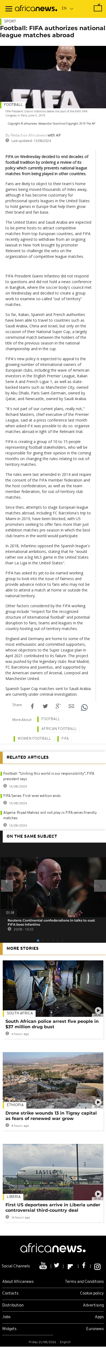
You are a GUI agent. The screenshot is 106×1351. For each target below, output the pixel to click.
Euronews (95, 1329)
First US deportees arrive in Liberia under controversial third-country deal (52, 1207)
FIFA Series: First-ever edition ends (32, 796)
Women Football (34, 739)
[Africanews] (36, 9)
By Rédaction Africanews (26, 136)
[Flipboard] (70, 1266)
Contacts (10, 1294)
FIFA (65, 739)
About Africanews (18, 1282)
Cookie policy (92, 1294)
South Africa (20, 1013)
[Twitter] (57, 1266)
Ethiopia (15, 1105)
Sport (10, 22)
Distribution (13, 1305)
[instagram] (97, 1266)
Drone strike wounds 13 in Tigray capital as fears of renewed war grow (51, 1115)
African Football (59, 729)
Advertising (93, 1305)
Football (13, 105)
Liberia (14, 1197)
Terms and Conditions (84, 1282)
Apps (99, 1317)
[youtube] (43, 1266)
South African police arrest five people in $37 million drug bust (52, 1024)
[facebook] (84, 1266)
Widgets (9, 1329)
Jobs (6, 1317)
